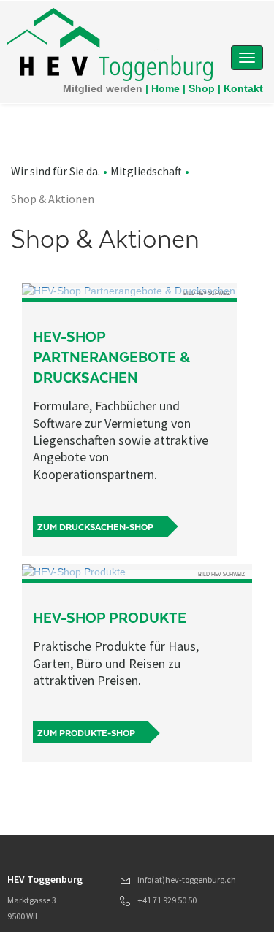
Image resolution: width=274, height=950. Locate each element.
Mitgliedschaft (146, 171)
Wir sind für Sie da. (55, 171)
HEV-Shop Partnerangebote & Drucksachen (111, 357)
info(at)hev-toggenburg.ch (186, 879)
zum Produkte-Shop (86, 733)
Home (165, 88)
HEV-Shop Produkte (109, 618)
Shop (202, 88)
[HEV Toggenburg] (110, 44)
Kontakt (243, 88)
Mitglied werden (102, 88)
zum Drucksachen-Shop (95, 527)
